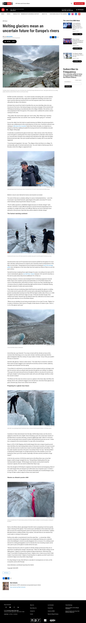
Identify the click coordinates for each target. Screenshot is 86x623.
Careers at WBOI (51, 611)
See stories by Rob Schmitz (17, 587)
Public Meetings (69, 605)
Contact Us (32, 611)
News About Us (33, 608)
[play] (3, 10)
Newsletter (16, 13)
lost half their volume (28, 274)
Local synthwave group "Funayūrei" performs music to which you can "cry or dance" (77, 26)
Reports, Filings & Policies (53, 614)
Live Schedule (51, 605)
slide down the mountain (19, 126)
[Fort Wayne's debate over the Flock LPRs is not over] (67, 56)
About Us (44, 13)
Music (8, 13)
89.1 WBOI (22, 611)
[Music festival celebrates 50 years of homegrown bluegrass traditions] (67, 41)
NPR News (5, 21)
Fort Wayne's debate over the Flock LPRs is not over (78, 55)
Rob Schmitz (10, 36)
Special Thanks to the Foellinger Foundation (72, 608)
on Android (15, 614)
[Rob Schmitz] (6, 586)
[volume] (7, 9)
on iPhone (11, 614)
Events (31, 614)
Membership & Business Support (30, 13)
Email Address (67, 81)
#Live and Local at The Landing (58, 13)
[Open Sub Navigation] (5, 13)
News (2, 13)
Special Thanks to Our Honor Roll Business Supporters (72, 612)
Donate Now (79, 3)
